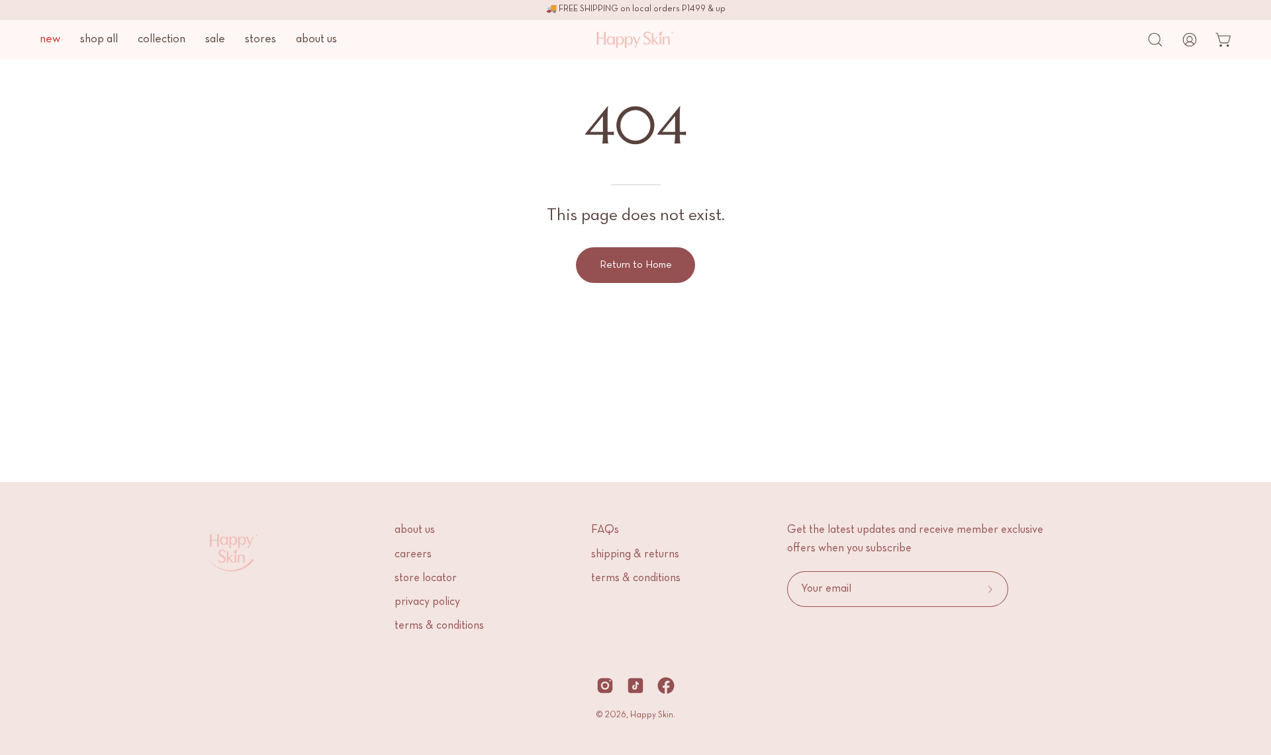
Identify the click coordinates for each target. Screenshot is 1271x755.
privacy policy (427, 602)
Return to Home (636, 265)
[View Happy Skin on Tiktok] (635, 685)
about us (415, 530)
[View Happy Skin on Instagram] (605, 685)
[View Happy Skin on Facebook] (666, 685)
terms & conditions (439, 626)
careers (413, 554)
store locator (426, 578)
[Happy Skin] (622, 39)
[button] (1155, 40)
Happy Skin (651, 715)
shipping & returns (635, 554)
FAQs (605, 530)
